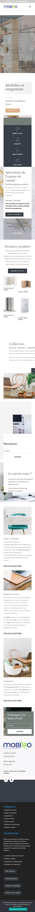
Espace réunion (9, 818)
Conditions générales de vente (14, 856)
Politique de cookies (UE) (12, 864)
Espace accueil (9, 821)
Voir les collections (13, 566)
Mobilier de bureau (11, 594)
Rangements (9, 681)
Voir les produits (14, 214)
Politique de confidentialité (13, 861)
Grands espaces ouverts (16, 184)
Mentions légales (10, 859)
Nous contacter (10, 871)
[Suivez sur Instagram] (12, 780)
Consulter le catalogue (12, 886)
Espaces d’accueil (12, 200)
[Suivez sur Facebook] (6, 780)
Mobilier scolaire (10, 827)
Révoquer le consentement (18, 909)
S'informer (17, 233)
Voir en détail (13, 110)
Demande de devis (17, 271)
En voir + (17, 66)
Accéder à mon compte (12, 893)
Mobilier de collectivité (12, 824)
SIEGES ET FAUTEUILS (17, 24)
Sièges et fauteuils (11, 538)
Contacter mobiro (9, 756)
